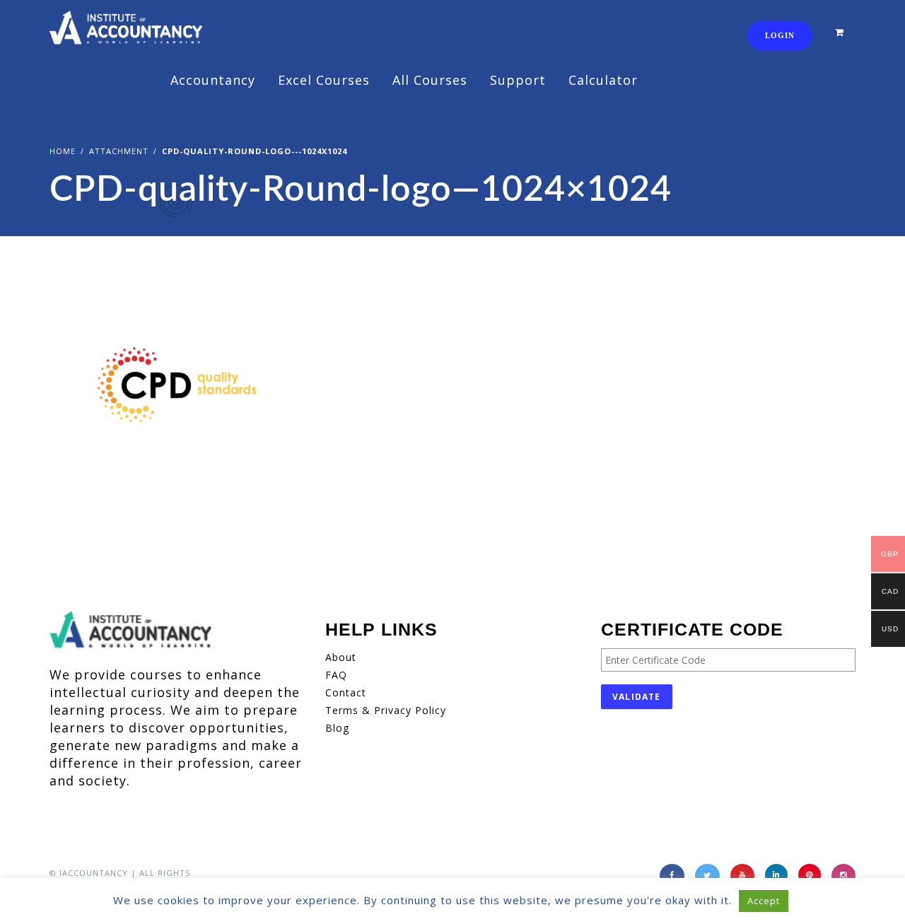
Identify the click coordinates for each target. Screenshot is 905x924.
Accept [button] (763, 900)
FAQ (336, 675)
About (340, 657)
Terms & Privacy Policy (385, 710)
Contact (345, 692)
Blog (337, 728)
